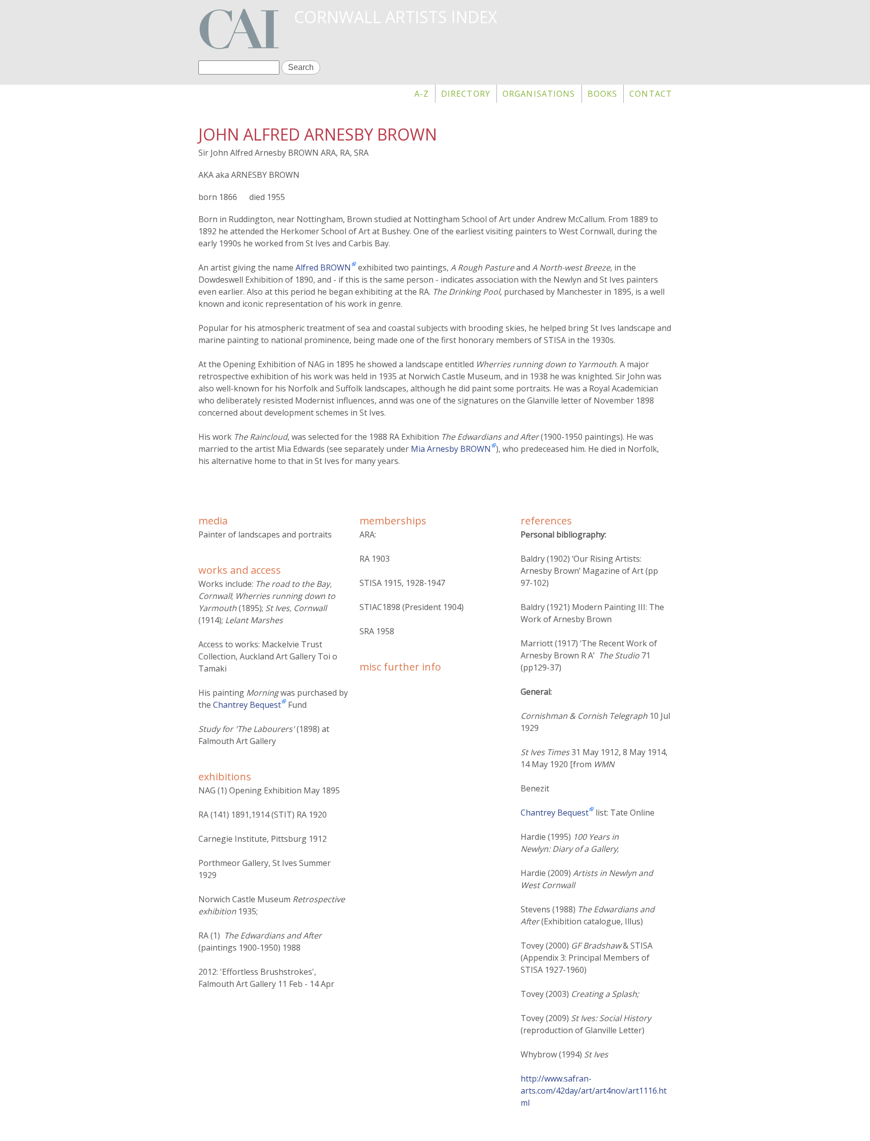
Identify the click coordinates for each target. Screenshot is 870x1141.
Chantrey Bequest (247, 704)
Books (603, 93)
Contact (650, 93)
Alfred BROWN (323, 267)
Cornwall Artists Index (395, 17)
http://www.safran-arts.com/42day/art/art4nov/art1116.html (594, 1090)
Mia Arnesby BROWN (451, 448)
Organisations (538, 93)
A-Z (421, 93)
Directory (465, 93)
